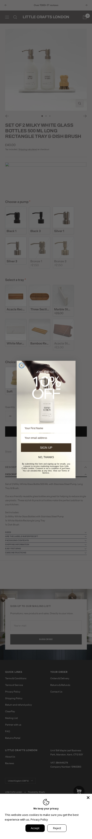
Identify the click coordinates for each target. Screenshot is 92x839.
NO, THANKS (46, 457)
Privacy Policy (39, 819)
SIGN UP (46, 447)
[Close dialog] (21, 365)
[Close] (88, 797)
